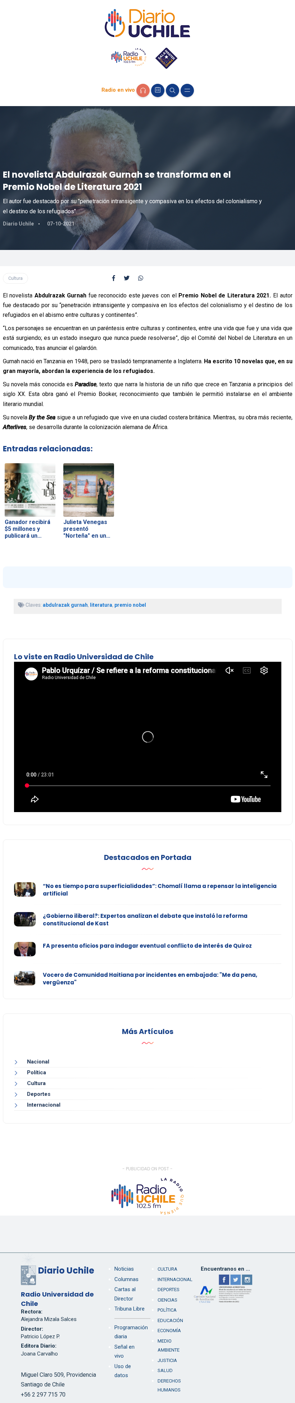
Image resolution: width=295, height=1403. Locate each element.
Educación (170, 1320)
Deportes (38, 1094)
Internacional (43, 1105)
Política (36, 1072)
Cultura (15, 278)
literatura (101, 605)
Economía (169, 1330)
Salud (165, 1370)
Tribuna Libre (129, 1309)
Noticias (124, 1269)
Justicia (167, 1360)
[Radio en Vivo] (143, 90)
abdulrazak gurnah (65, 605)
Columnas (126, 1279)
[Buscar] (172, 90)
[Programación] (157, 90)
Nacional (38, 1061)
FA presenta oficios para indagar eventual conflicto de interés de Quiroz (147, 945)
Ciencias (167, 1300)
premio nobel (130, 605)
